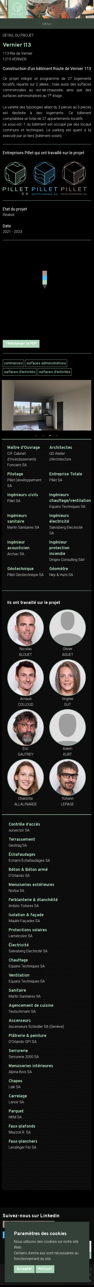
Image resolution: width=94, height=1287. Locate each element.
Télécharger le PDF (21, 344)
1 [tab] (36, 435)
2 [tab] (43, 435)
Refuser (45, 1269)
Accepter (24, 1269)
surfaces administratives (46, 363)
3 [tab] (50, 435)
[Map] (47, 290)
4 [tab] (57, 435)
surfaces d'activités (19, 372)
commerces (13, 363)
